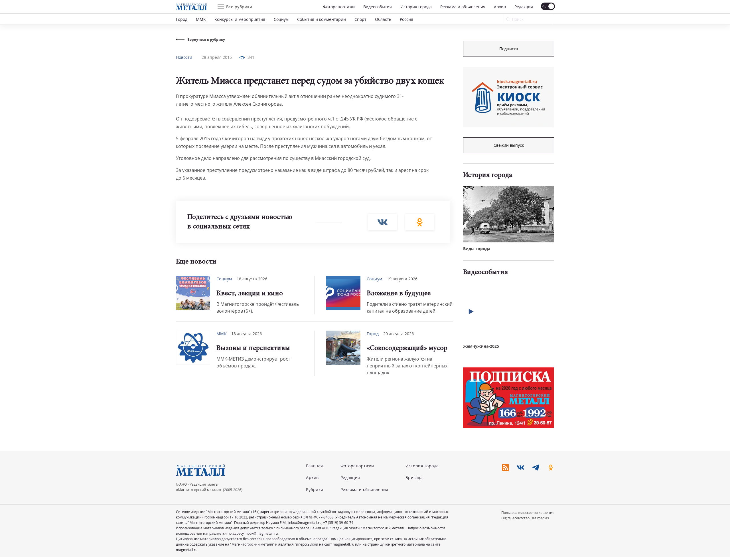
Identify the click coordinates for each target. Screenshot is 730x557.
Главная (314, 465)
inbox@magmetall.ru (304, 522)
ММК (201, 19)
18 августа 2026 (252, 278)
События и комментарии (321, 19)
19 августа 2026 (402, 278)
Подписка (508, 48)
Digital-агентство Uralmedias (525, 518)
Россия (406, 19)
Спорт (360, 19)
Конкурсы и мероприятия (239, 19)
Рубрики (314, 489)
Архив (500, 6)
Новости (184, 57)
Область (383, 19)
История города (416, 6)
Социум (281, 19)
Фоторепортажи (339, 6)
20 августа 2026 (398, 333)
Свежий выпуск (509, 145)
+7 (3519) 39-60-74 (338, 522)
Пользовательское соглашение (527, 512)
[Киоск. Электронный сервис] (508, 97)
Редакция (523, 6)
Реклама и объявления (462, 6)
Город (181, 19)
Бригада (414, 477)
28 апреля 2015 (217, 57)
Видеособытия (377, 6)
